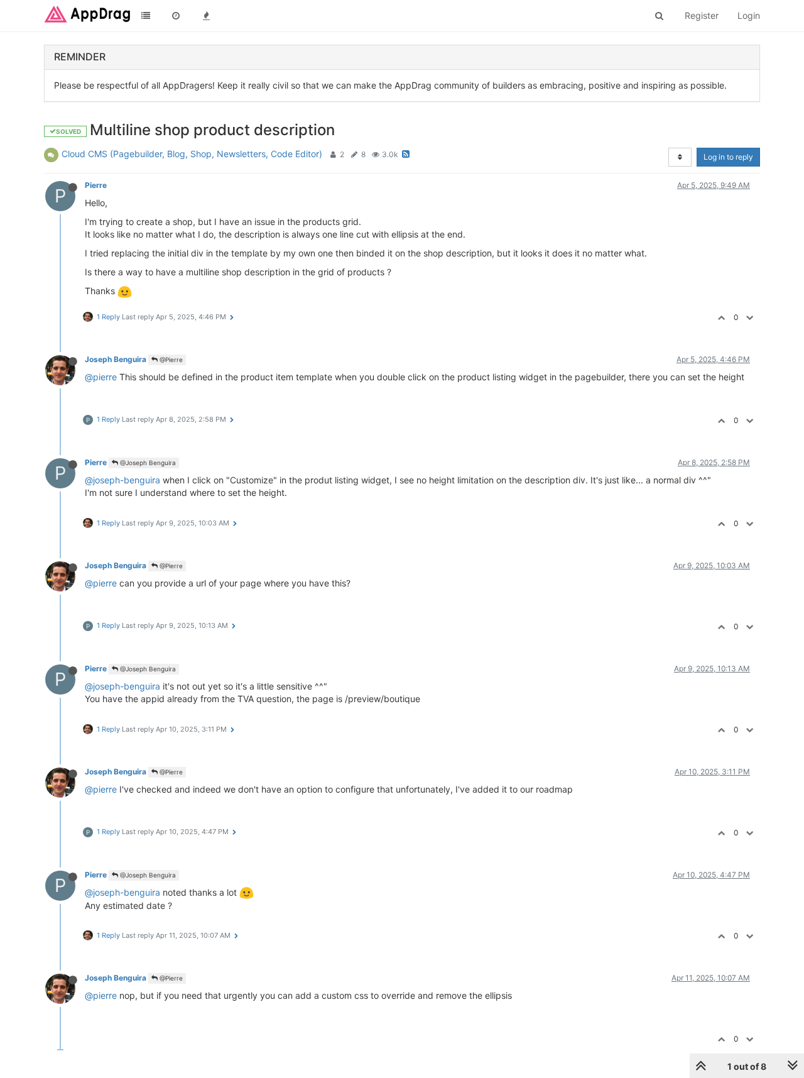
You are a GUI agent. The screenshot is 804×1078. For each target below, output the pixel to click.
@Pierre (170, 359)
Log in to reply (728, 157)
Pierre (96, 185)
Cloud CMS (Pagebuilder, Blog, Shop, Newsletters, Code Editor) (192, 153)
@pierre (101, 376)
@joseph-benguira (122, 480)
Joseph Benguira (115, 359)
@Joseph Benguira (147, 462)
